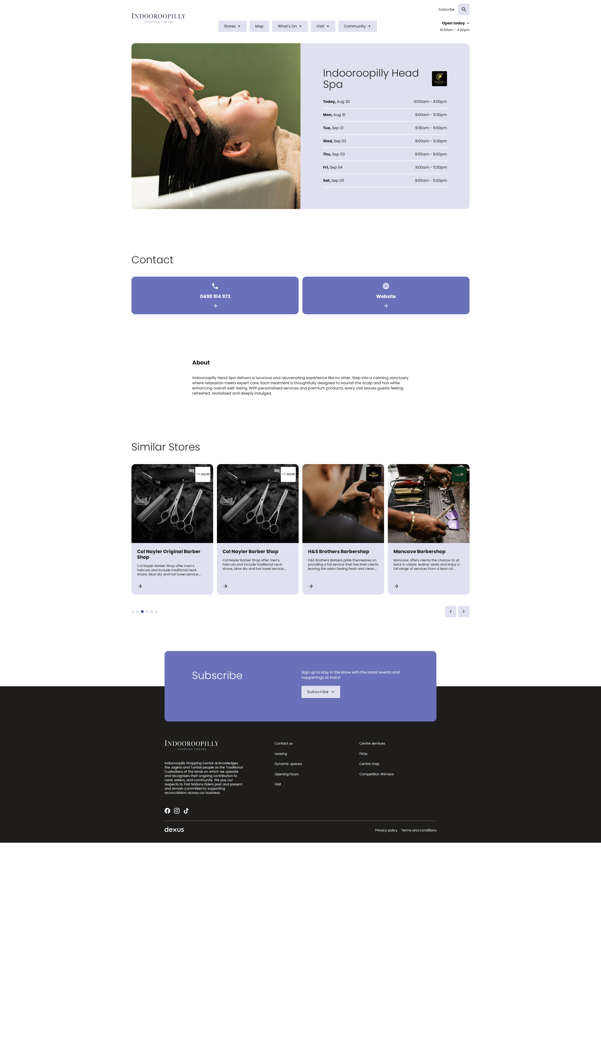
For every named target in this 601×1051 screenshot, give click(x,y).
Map (259, 26)
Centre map (369, 763)
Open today (456, 23)
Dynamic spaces (288, 763)
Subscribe (447, 9)
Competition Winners (376, 774)
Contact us (284, 743)
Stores (232, 26)
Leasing (281, 753)
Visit (323, 26)
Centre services (372, 743)
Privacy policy (386, 830)
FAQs (363, 753)
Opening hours (287, 774)
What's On (290, 26)
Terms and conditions (418, 830)
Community (357, 26)
